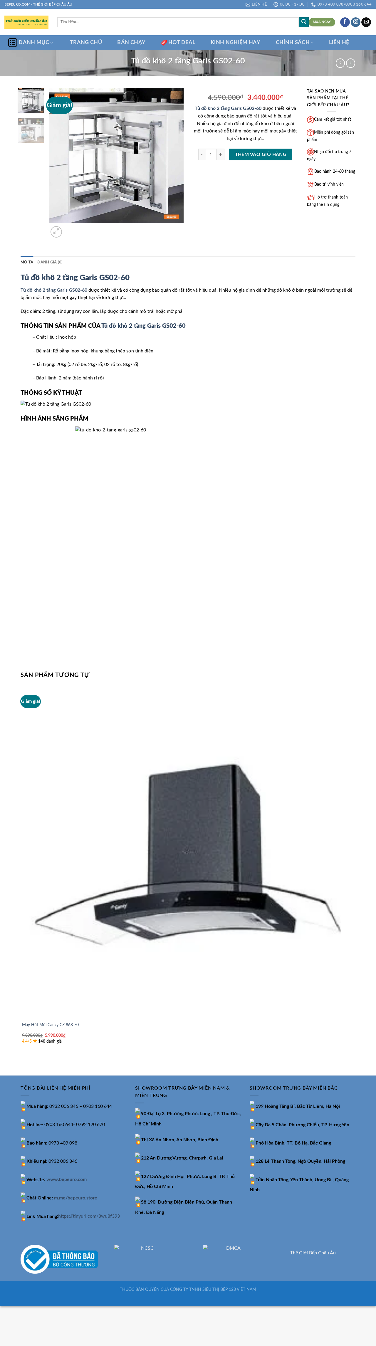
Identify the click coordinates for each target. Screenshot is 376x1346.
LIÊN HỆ (339, 42)
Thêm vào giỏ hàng (261, 154)
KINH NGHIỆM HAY (235, 42)
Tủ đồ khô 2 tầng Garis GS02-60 (228, 108)
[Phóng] (56, 232)
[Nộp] (304, 22)
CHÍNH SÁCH (293, 42)
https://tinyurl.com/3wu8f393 (89, 1216)
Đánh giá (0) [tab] (50, 262)
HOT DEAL (181, 42)
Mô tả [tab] (27, 262)
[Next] (70, 228)
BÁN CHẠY (131, 42)
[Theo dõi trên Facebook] (345, 22)
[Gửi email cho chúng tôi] (366, 22)
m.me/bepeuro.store (75, 1198)
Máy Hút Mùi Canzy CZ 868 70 (50, 1025)
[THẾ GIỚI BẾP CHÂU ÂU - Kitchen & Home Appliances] (26, 22)
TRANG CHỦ (86, 42)
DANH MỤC (34, 42)
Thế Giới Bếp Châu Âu (313, 1253)
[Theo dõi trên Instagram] (355, 22)
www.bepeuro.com (66, 1179)
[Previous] (23, 1065)
